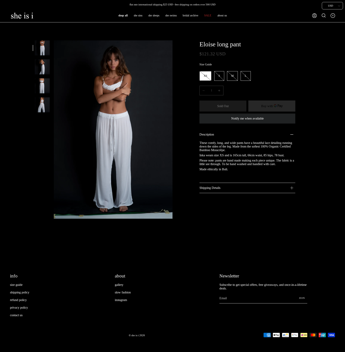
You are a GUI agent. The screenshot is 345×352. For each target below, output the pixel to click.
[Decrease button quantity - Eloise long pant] (204, 90)
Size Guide (205, 64)
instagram (121, 300)
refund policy (18, 300)
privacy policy (19, 307)
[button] (123, 15)
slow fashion (123, 292)
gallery (119, 284)
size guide (16, 284)
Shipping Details (209, 187)
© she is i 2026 (137, 335)
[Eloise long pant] (42, 47)
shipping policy (19, 292)
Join (302, 298)
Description (206, 134)
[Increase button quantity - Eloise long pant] (218, 90)
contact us (16, 315)
